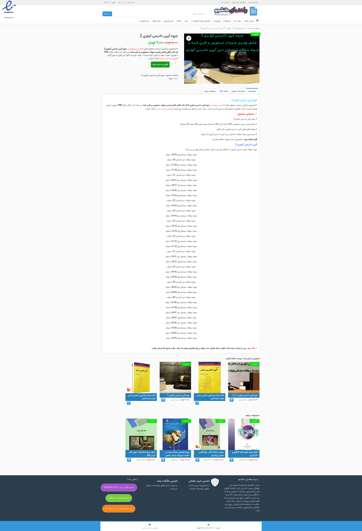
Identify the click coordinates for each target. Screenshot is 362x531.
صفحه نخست (253, 28)
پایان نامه (237, 21)
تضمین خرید (253, 2)
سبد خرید (127, 2)
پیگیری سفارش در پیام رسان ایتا (118, 508)
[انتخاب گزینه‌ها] (197, 403)
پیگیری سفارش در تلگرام (118, 498)
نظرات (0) (224, 91)
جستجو (107, 14)
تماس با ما (225, 2)
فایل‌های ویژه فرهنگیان (201, 21)
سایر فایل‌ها (144, 21)
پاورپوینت (216, 21)
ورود (113, 2)
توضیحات (252, 91)
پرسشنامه (227, 21)
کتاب (186, 21)
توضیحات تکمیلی (238, 91)
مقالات (178, 21)
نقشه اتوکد (156, 21)
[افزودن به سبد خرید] (232, 400)
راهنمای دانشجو (236, 12)
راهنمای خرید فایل (238, 2)
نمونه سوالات (249, 21)
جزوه (229, 28)
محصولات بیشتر (210, 91)
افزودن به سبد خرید (160, 64)
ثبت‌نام (106, 2)
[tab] (252, 91)
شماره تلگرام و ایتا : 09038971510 (119, 487)
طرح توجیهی (168, 21)
